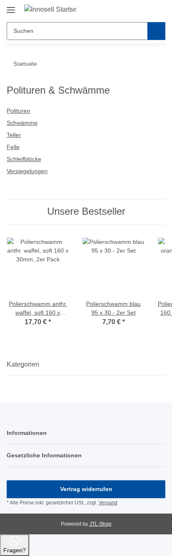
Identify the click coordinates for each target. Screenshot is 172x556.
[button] (132, 9)
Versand (108, 503)
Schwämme (22, 122)
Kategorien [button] (23, 364)
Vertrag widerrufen (86, 489)
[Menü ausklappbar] (11, 7)
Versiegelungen (27, 171)
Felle (13, 147)
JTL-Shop (100, 524)
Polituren (18, 110)
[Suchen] (156, 31)
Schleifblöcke (24, 159)
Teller (14, 135)
